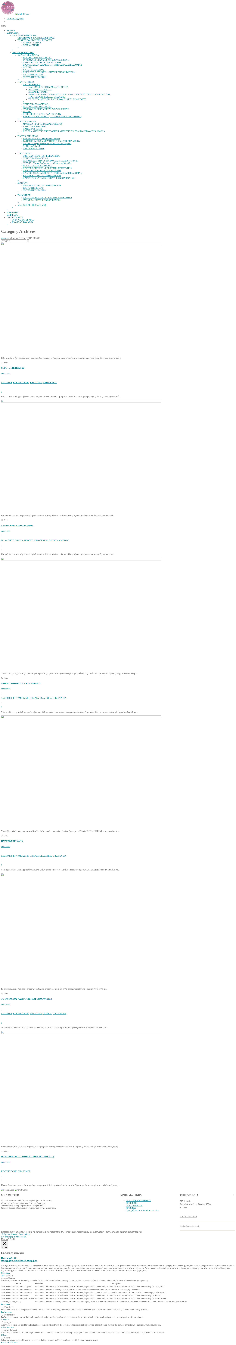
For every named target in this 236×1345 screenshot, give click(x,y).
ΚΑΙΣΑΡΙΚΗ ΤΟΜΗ (38, 92)
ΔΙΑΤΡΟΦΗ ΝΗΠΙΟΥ (33, 75)
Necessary (8, 1275)
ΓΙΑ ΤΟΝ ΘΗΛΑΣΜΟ (27, 136)
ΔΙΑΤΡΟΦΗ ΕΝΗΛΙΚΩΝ (34, 77)
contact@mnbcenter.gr (189, 1226)
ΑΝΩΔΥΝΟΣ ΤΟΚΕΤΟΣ (39, 89)
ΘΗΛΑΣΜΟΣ (36, 382)
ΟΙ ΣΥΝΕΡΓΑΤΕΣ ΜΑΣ (23, 220)
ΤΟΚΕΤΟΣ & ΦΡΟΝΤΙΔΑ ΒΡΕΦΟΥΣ (34, 40)
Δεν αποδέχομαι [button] (8, 1237)
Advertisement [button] (7, 1327)
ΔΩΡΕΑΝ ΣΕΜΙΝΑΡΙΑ (28, 55)
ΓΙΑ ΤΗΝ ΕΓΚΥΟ (25, 82)
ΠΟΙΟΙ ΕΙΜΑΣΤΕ (15, 217)
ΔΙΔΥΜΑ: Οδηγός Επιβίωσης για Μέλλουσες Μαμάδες (47, 143)
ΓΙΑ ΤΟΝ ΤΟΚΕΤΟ (26, 121)
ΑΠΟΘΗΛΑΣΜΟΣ (31, 146)
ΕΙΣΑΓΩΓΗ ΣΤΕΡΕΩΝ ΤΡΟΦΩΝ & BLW (42, 175)
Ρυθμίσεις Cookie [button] (9, 1234)
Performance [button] (6, 1312)
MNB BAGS (12, 212)
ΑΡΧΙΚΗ (11, 30)
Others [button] (4, 1335)
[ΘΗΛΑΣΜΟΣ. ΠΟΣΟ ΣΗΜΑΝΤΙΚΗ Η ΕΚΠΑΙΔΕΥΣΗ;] (81, 1033)
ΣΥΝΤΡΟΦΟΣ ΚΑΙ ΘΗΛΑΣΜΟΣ (17, 526)
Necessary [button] (5, 1273)
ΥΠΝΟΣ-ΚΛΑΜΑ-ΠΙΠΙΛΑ (35, 104)
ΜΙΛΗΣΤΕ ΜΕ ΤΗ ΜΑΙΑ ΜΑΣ (31, 205)
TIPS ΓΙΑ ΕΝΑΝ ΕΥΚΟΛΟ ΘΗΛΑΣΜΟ (46, 97)
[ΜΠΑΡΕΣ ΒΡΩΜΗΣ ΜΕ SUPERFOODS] (81, 560)
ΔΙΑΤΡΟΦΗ (22, 183)
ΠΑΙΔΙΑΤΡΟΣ (23, 195)
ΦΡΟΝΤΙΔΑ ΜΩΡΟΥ (58, 540)
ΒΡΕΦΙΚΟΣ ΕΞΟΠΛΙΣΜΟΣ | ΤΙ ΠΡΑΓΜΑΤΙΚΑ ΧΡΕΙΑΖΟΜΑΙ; (52, 65)
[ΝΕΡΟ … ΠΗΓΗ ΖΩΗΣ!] (81, 244)
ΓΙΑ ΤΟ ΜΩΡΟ (24, 153)
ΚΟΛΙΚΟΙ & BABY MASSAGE (37, 166)
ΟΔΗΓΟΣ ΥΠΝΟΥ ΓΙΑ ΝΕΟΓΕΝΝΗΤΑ (41, 156)
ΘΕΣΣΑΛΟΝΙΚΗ (31, 45)
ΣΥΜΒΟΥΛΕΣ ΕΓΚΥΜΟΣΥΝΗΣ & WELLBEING (46, 60)
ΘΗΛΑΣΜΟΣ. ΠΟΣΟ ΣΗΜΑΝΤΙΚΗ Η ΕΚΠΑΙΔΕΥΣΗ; (27, 1156)
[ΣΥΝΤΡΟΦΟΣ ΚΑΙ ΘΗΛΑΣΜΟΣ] (81, 402)
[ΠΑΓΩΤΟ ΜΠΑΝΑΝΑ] (81, 717)
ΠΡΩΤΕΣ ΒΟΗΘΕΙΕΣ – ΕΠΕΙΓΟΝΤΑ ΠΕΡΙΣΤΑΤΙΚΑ (47, 168)
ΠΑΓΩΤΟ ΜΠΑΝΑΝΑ (12, 841)
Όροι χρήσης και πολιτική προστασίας (142, 1210)
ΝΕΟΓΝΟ (28, 540)
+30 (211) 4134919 (188, 1216)
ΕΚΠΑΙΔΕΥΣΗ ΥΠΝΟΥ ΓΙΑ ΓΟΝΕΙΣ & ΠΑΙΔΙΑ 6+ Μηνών (50, 161)
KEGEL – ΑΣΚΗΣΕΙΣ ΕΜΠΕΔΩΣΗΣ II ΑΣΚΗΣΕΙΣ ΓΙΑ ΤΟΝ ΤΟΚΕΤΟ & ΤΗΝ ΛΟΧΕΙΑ (69, 94)
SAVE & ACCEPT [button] (9, 1342)
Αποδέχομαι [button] (21, 1237)
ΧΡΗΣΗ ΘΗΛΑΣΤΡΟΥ (33, 70)
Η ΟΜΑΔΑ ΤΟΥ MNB (22, 222)
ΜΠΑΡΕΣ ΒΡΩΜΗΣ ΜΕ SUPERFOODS (20, 683)
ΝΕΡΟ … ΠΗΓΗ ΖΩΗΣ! (12, 368)
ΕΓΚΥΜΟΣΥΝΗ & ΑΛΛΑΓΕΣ (37, 57)
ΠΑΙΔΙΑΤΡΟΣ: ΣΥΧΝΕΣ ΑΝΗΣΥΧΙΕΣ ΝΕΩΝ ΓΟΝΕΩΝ (49, 72)
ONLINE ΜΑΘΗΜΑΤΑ (23, 52)
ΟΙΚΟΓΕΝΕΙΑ (50, 382)
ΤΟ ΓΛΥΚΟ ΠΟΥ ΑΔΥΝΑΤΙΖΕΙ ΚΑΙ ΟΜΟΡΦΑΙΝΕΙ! (26, 999)
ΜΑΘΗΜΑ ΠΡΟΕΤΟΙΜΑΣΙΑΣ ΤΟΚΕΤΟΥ (48, 87)
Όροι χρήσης (24, 1234)
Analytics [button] (5, 1319)
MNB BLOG (12, 215)
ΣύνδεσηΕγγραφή (15, 18)
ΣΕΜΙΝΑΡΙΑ (13, 33)
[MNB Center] (15, 14)
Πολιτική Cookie (9, 1258)
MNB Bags (131, 1208)
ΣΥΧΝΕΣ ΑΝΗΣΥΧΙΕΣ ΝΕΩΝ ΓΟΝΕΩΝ (42, 200)
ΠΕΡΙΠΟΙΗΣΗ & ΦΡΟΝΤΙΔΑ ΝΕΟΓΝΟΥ (42, 62)
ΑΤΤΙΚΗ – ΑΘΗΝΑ (32, 43)
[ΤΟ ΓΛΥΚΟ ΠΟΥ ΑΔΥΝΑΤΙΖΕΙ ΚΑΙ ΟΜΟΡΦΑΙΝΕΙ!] (81, 875)
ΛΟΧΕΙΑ (27, 67)
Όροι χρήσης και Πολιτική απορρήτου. (19, 1260)
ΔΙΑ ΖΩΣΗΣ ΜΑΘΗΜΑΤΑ (24, 35)
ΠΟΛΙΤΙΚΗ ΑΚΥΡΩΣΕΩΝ (138, 1200)
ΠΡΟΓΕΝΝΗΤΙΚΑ (31, 84)
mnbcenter (5, 373)
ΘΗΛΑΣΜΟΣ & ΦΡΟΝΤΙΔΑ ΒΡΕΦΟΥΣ (35, 38)
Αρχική (4, 238)
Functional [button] (5, 1304)
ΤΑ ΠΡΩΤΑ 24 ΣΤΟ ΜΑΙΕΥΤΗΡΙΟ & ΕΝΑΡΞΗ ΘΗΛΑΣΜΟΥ (57, 99)
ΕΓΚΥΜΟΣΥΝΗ (21, 382)
